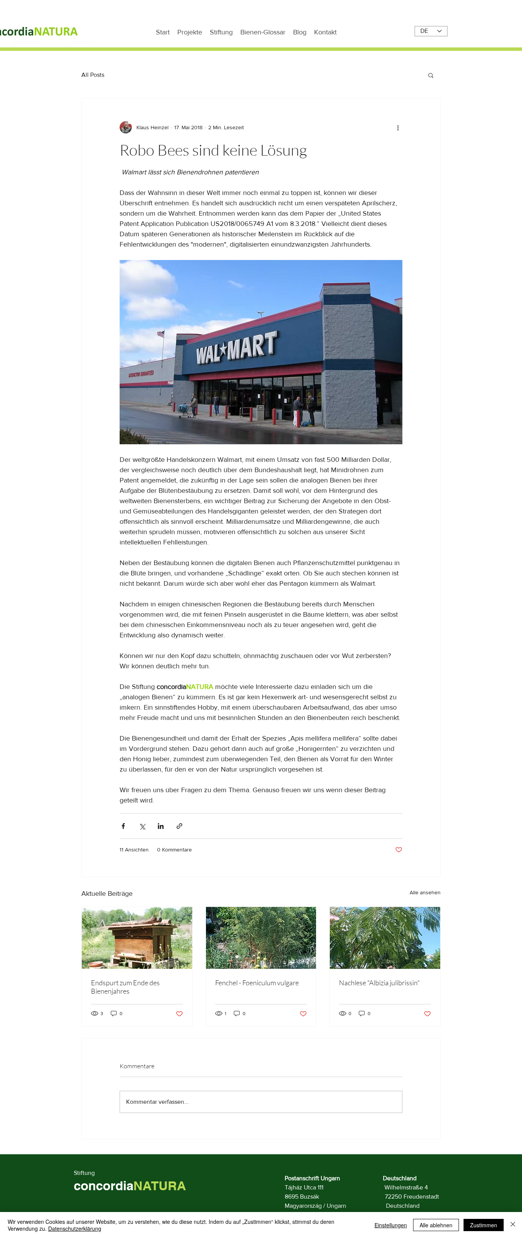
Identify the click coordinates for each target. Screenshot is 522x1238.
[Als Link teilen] (179, 826)
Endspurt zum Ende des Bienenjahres (125, 986)
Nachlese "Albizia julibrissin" (379, 982)
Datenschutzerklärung (74, 1228)
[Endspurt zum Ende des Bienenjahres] (137, 938)
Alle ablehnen (436, 1225)
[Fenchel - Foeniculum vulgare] (261, 938)
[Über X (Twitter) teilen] (142, 826)
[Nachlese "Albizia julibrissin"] (385, 938)
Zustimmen (483, 1225)
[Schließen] (512, 1225)
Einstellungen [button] (390, 1225)
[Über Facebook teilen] (123, 826)
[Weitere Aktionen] (397, 127)
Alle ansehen (425, 892)
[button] (430, 75)
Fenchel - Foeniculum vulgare (257, 982)
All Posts (92, 74)
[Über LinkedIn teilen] (160, 826)
